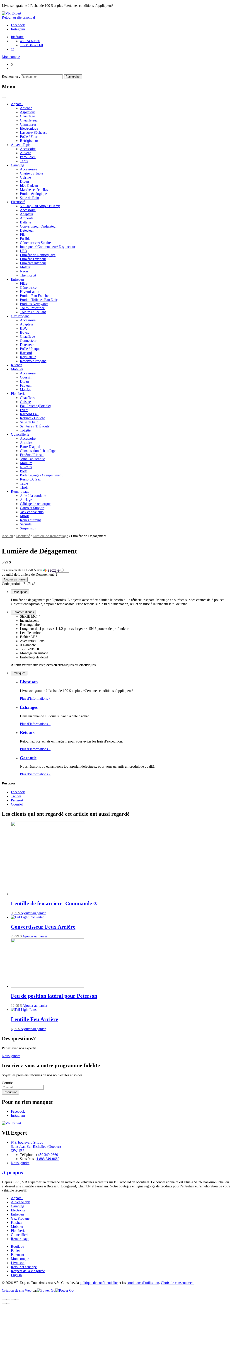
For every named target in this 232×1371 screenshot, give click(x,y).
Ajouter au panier (15, 579)
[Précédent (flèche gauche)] (3, 1303)
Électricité (23, 536)
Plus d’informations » (35, 698)
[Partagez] (8, 1299)
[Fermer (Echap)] (3, 1299)
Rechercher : (11, 76)
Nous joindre (11, 1056)
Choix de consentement (177, 1283)
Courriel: (8, 1083)
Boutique (17, 1246)
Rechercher (72, 76)
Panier (15, 1250)
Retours (27, 732)
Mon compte (20, 1259)
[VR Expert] (11, 13)
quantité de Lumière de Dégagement (28, 574)
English (16, 1275)
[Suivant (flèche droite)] (8, 1303)
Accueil (7, 536)
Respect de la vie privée (28, 1271)
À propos (12, 1172)
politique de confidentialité (99, 1283)
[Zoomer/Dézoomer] (17, 1299)
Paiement (17, 1255)
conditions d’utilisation (143, 1283)
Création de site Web (16, 1290)
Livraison (29, 681)
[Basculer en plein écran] (12, 1299)
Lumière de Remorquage (50, 536)
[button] (116, 570)
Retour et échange (24, 1267)
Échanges (29, 707)
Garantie (28, 757)
